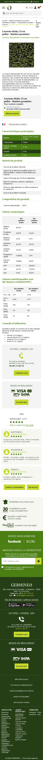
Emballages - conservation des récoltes (7, 745)
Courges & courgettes (19, 728)
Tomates (18, 726)
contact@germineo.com (22, 1)
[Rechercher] (4, 13)
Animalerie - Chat (34, 714)
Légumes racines (21, 734)
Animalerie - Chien (35, 712)
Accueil (4, 21)
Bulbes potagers (20, 739)
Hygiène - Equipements (6, 740)
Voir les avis (33, 487)
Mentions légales (21, 679)
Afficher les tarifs (12, 114)
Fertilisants (5, 714)
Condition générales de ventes (22, 691)
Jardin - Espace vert (20, 710)
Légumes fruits (20, 724)
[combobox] (21, 13)
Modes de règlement (21, 697)
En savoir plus (21, 402)
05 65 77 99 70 (27, 593)
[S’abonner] (38, 561)
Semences (5, 712)
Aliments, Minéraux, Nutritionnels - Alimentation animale (6, 734)
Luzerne (5, 24)
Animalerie (33, 710)
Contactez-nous (22, 373)
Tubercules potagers (19, 736)
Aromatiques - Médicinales (20, 715)
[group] (21, 55)
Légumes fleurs (20, 732)
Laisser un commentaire (15, 487)
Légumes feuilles (20, 721)
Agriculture (7, 710)
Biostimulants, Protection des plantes (6, 718)
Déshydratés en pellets (25, 22)
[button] (21, 55)
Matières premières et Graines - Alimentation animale (6, 725)
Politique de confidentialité (21, 685)
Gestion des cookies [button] (21, 702)
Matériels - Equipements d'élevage (6, 750)
